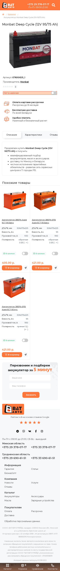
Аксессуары (37, 496)
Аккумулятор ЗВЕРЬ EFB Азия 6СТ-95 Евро (44, 221)
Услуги (34, 482)
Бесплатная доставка (24, 110)
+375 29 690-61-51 (14, 458)
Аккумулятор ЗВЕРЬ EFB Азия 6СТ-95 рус (14, 308)
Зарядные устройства (42, 500)
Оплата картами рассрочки (28, 102)
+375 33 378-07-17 (43, 447)
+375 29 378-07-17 (38, 4)
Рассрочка (36, 511)
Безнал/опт (10, 473)
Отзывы (8, 486)
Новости (8, 482)
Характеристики (33, 134)
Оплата (8, 511)
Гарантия (9, 469)
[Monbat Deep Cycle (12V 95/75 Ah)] (30, 49)
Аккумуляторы (11, 496)
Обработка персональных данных (22, 521)
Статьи (34, 469)
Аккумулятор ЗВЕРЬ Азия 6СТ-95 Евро (14, 221)
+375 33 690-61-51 (43, 458)
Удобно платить (21, 118)
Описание (11, 134)
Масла (7, 500)
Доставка (9, 515)
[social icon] (17, 431)
